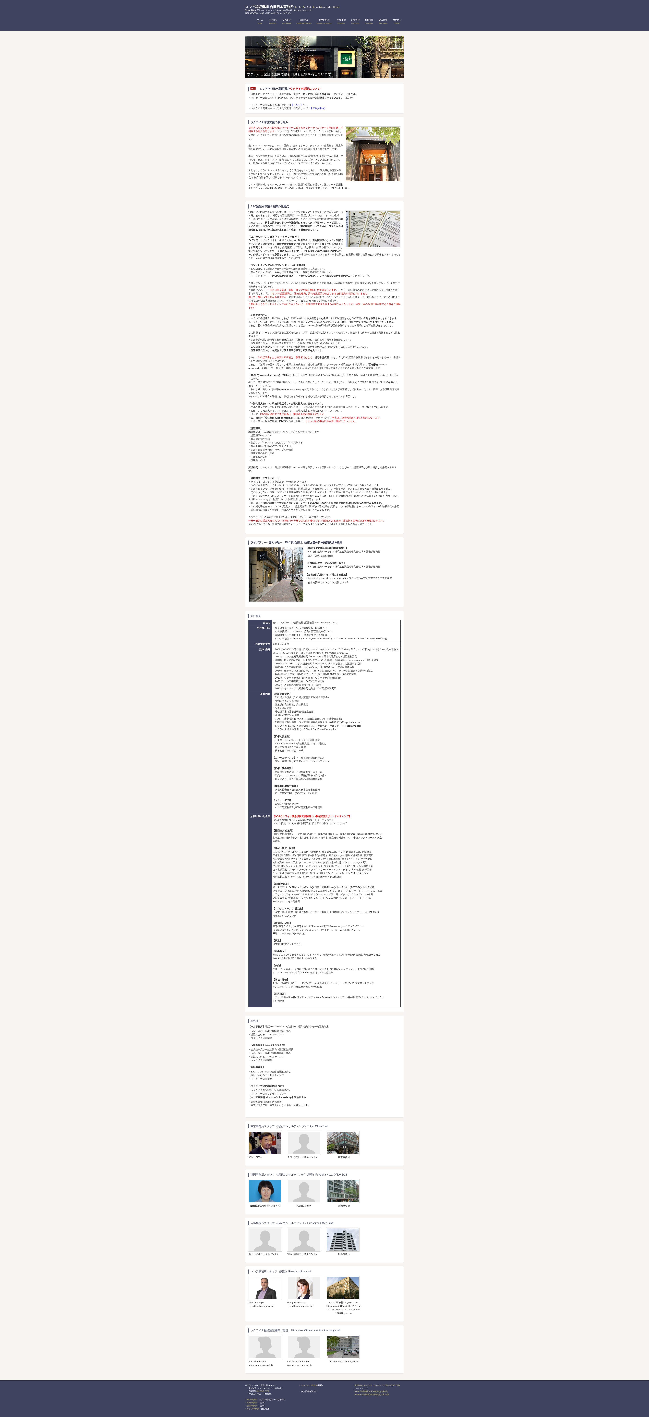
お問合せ (397, 21)
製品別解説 (324, 21)
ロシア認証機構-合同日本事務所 (292, 7)
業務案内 (286, 21)
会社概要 (272, 21)
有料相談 (369, 21)
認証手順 (355, 21)
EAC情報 (383, 21)
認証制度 (303, 21)
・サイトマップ (360, 1388)
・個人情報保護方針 (308, 1391)
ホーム (260, 21)
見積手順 (341, 21)
